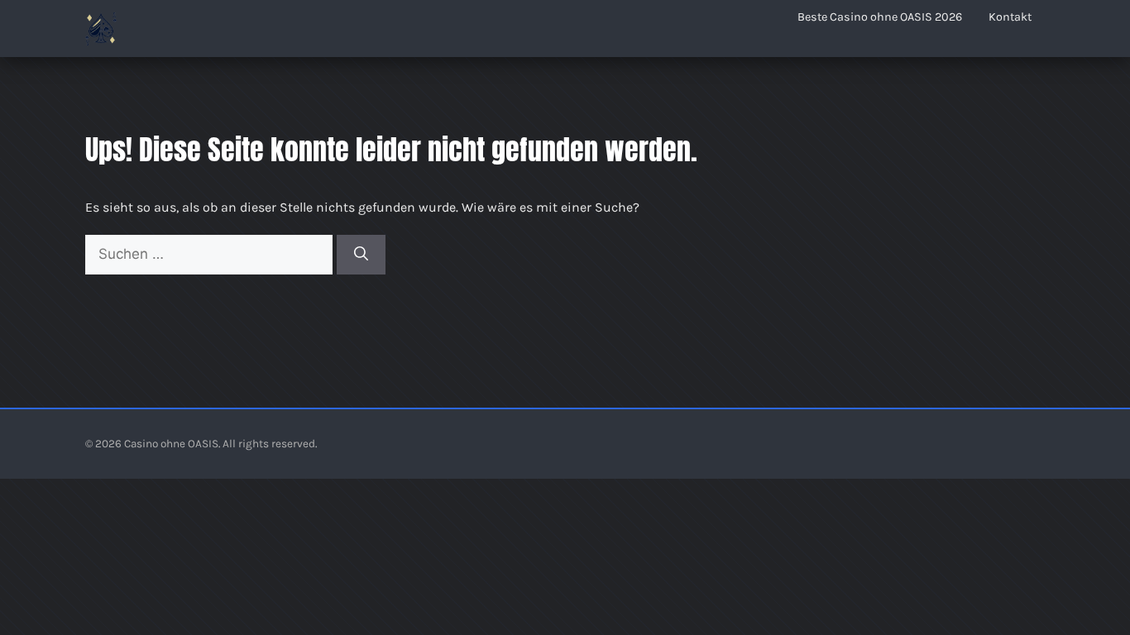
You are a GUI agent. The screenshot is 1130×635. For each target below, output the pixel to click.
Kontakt (1010, 17)
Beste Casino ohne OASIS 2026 (879, 17)
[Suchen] (361, 255)
